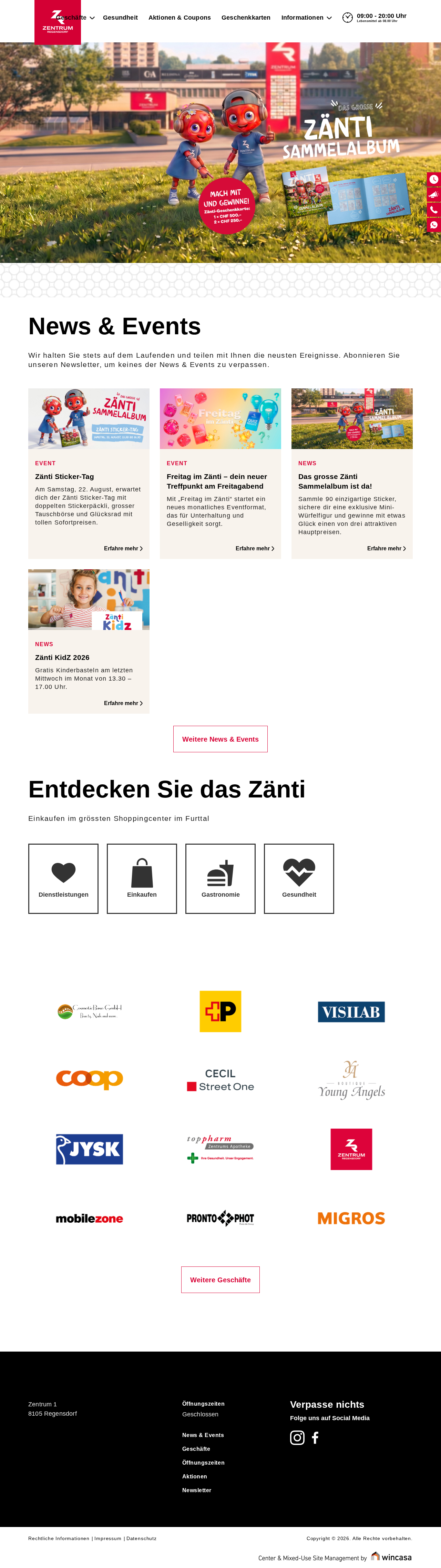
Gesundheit (120, 17)
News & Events (203, 1435)
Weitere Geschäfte (220, 1280)
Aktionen (194, 1476)
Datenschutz (141, 1538)
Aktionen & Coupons (179, 17)
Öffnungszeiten (203, 1404)
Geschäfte (71, 17)
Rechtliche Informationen (59, 1538)
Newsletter (197, 1490)
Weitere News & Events (220, 739)
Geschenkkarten (246, 17)
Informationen (302, 17)
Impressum (108, 1538)
